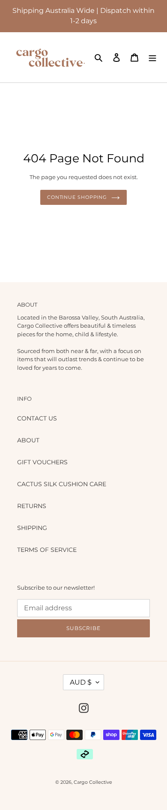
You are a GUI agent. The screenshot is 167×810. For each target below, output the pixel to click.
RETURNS (31, 506)
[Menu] (152, 57)
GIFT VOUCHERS (42, 462)
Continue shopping (77, 197)
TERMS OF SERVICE (47, 550)
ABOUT (28, 440)
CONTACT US (37, 418)
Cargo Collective (93, 782)
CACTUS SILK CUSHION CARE (61, 484)
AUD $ (81, 682)
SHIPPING (32, 528)
